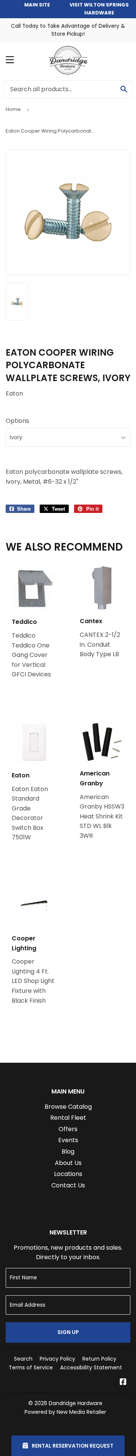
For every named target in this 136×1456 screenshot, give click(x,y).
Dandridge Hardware (75, 1403)
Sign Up (68, 1332)
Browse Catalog (68, 1106)
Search (23, 1359)
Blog (68, 1151)
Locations (68, 1174)
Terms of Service (31, 1367)
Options (17, 420)
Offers (68, 1129)
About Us (68, 1162)
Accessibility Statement (91, 1367)
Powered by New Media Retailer (65, 1412)
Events (68, 1140)
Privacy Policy (57, 1359)
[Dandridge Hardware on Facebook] (123, 1382)
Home (13, 109)
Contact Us (68, 1185)
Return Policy (99, 1359)
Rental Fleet (68, 1117)
